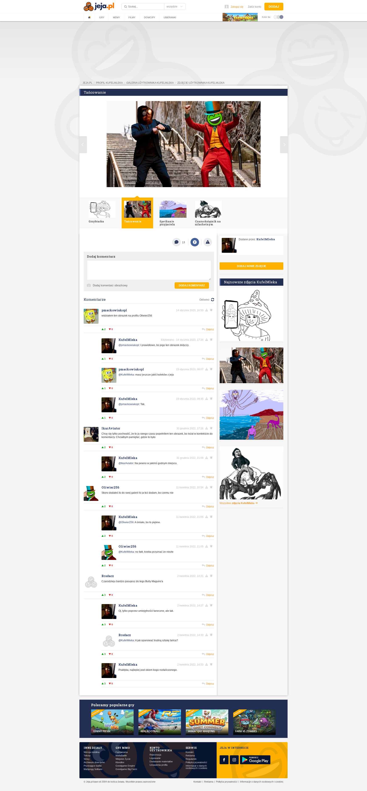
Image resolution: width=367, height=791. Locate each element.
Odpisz (210, 329)
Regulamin (191, 759)
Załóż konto (254, 6)
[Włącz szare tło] (278, 17)
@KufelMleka (126, 374)
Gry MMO (123, 747)
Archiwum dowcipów (94, 762)
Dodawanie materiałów (161, 761)
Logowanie (155, 758)
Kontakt (189, 752)
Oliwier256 (110, 487)
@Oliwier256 (126, 522)
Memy (116, 17)
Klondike (120, 762)
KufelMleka (128, 340)
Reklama (190, 755)
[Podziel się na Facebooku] (194, 242)
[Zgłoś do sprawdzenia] (207, 242)
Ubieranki (170, 17)
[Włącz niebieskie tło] (281, 17)
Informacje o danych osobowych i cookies (196, 767)
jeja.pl (87, 83)
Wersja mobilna (91, 752)
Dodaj (274, 6)
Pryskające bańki (93, 766)
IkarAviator (111, 428)
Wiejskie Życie (123, 759)
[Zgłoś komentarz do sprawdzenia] (207, 310)
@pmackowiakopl (129, 345)
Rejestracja (155, 755)
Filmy (131, 17)
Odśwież (204, 299)
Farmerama (122, 752)
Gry (101, 17)
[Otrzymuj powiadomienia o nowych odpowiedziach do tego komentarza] (212, 398)
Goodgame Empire (125, 766)
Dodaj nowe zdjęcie (251, 266)
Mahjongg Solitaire (93, 769)
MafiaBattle (121, 755)
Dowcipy (149, 17)
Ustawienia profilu (159, 765)
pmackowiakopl (114, 310)
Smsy (87, 759)
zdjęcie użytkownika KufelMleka (200, 83)
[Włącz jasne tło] (275, 17)
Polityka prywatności (196, 762)
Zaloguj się (237, 6)
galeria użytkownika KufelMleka (150, 83)
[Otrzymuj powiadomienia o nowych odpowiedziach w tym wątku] (212, 310)
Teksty (87, 755)
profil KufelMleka (109, 83)
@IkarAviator (126, 463)
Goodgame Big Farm (126, 769)
